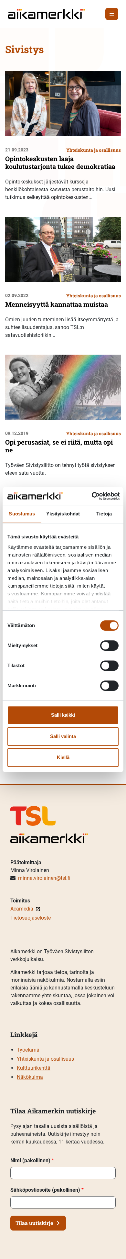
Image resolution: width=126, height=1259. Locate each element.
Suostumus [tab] (22, 513)
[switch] (109, 645)
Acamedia (21, 909)
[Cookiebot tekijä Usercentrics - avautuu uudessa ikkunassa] (91, 496)
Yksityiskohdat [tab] (63, 513)
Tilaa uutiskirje (34, 1223)
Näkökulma (30, 1077)
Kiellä (63, 757)
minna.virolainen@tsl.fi (44, 878)
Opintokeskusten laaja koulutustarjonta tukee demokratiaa (60, 162)
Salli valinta (63, 736)
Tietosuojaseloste (30, 918)
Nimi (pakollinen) (32, 1160)
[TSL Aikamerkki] (46, 13)
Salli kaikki (63, 715)
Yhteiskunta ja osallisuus (45, 1059)
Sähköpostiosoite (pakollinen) (47, 1190)
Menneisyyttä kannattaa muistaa (56, 304)
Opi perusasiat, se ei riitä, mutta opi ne (59, 446)
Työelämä (28, 1050)
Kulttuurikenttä (33, 1068)
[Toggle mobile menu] (111, 14)
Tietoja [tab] (104, 513)
